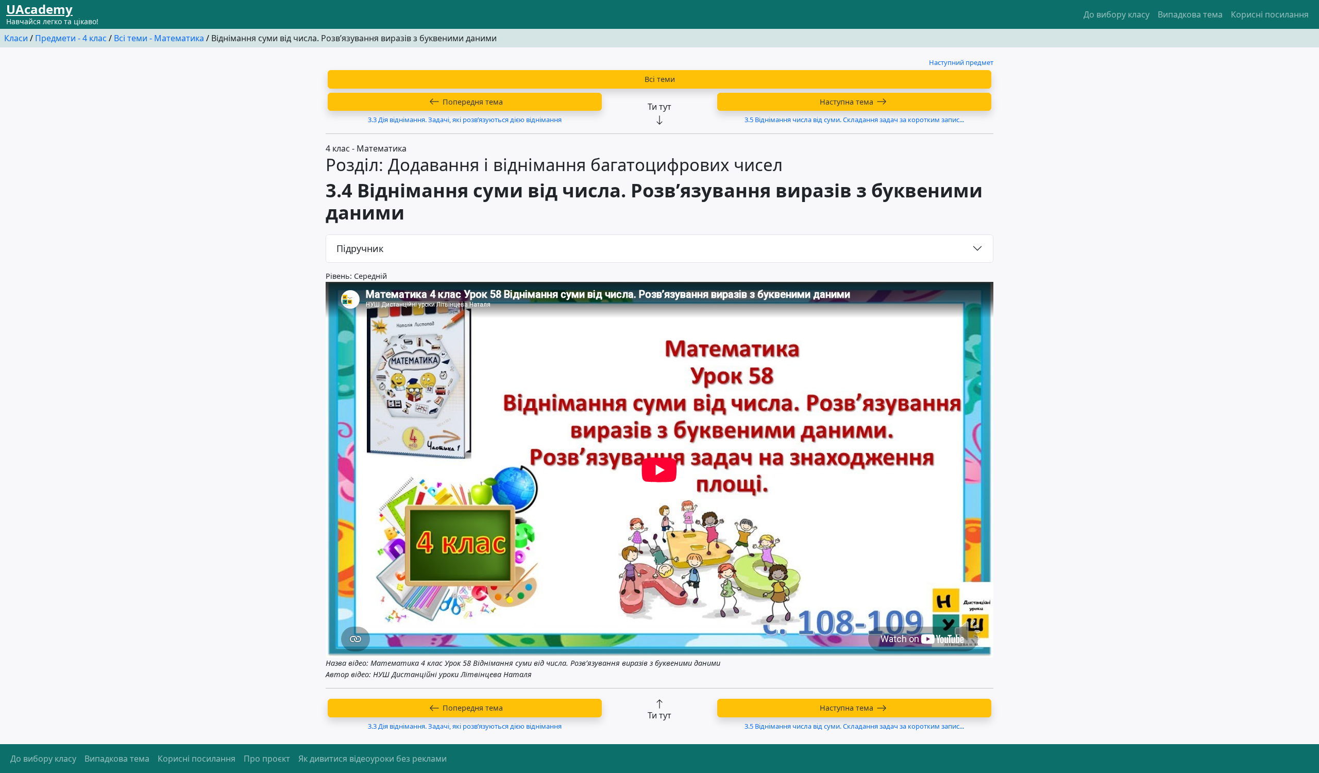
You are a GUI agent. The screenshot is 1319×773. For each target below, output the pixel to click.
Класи (16, 38)
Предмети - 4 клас (71, 38)
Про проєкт (267, 758)
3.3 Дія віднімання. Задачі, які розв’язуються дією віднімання (465, 119)
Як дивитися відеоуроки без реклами (372, 758)
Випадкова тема (1190, 14)
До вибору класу (1116, 14)
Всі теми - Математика (159, 38)
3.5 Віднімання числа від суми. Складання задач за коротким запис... (854, 119)
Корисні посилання (1270, 14)
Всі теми (660, 79)
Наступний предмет (961, 62)
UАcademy (39, 9)
